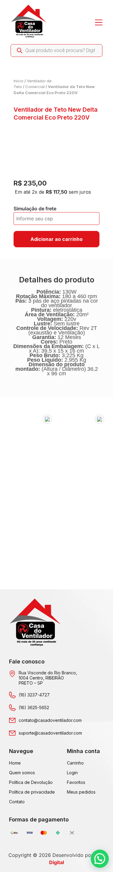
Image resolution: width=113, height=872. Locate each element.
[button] (47, 419)
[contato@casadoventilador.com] (12, 720)
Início (19, 80)
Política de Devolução (31, 782)
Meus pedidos (81, 792)
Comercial (35, 86)
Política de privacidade (32, 792)
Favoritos (76, 782)
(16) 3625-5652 (34, 707)
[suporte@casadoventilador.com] (12, 733)
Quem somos (22, 772)
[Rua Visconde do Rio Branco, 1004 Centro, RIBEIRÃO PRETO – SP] (12, 673)
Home (15, 762)
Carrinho (75, 762)
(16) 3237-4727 (34, 694)
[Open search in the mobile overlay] (56, 50)
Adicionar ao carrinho (56, 239)
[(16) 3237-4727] (12, 695)
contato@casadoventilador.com (50, 720)
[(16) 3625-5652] (12, 707)
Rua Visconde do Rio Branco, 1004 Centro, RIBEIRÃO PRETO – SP (48, 678)
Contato (17, 801)
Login (72, 772)
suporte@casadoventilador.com (50, 732)
